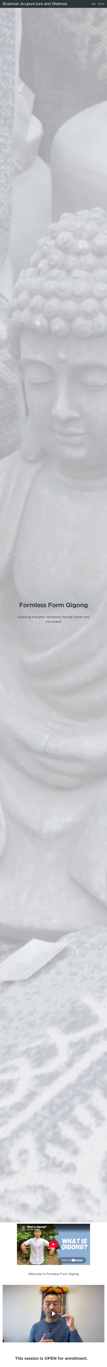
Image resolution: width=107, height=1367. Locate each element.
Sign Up (101, 4)
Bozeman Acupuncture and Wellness (35, 4)
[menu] (96, 4)
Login (93, 4)
